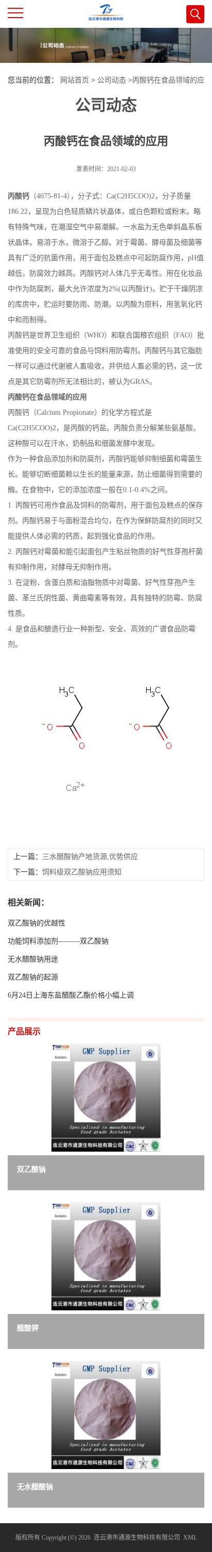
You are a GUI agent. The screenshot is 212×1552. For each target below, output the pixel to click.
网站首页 (74, 80)
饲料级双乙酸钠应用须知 (81, 872)
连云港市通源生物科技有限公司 (137, 1537)
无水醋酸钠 (35, 1487)
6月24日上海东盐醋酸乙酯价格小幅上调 (71, 995)
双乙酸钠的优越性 (36, 923)
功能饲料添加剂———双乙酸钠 (58, 941)
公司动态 (111, 80)
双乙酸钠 (31, 1169)
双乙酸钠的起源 (33, 977)
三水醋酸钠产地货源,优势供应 (90, 857)
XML (190, 1537)
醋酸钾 (28, 1328)
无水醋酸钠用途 (33, 959)
